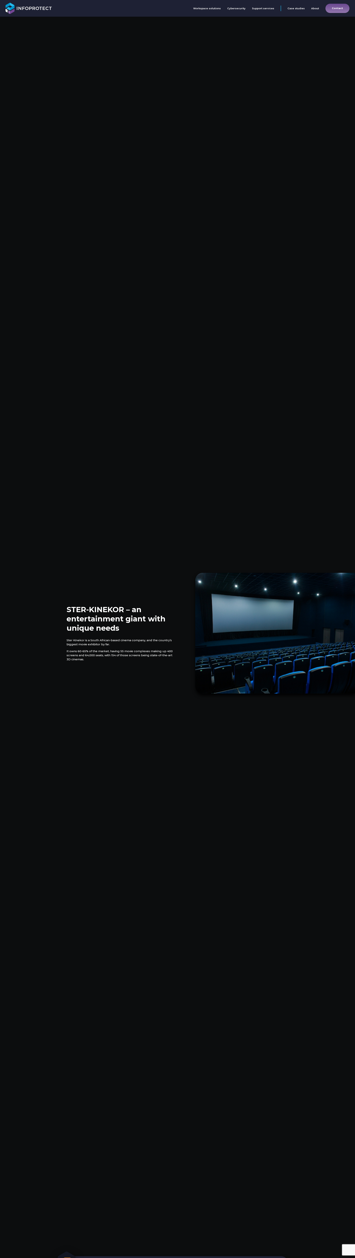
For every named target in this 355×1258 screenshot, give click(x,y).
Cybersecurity (236, 8)
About (315, 8)
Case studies (296, 8)
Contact (337, 8)
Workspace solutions (207, 8)
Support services (263, 8)
